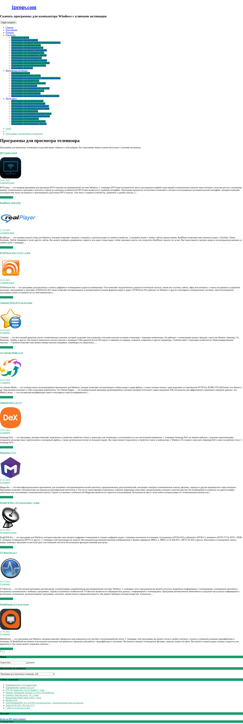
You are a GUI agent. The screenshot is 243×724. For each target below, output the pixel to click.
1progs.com (24, 7)
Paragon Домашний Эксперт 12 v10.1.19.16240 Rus (30, 692)
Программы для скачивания (24, 111)
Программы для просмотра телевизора (24, 133)
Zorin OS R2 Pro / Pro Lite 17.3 (20, 705)
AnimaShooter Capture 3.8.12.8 (20, 687)
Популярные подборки (17, 70)
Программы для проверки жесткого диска (31, 113)
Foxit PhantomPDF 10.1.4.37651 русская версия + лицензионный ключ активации (44, 703)
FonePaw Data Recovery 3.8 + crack (22, 695)
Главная (9, 27)
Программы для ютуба (22, 68)
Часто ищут (11, 98)
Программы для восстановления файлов (30, 116)
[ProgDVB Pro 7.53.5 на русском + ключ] (10, 527)
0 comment (5, 332)
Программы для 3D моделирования (28, 103)
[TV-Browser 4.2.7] (10, 579)
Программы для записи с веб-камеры (29, 50)
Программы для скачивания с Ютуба (29, 55)
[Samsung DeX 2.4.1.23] (10, 427)
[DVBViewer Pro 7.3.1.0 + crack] (10, 277)
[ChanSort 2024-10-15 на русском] (10, 327)
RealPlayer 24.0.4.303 (10, 203)
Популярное (11, 30)
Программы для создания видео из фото (30, 63)
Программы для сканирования (25, 93)
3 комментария (7, 183)
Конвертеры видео (20, 37)
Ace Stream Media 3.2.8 (11, 353)
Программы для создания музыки (27, 101)
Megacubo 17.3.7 (8, 453)
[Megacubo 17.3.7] (10, 477)
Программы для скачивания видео (27, 53)
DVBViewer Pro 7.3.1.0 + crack (15, 253)
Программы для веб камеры (24, 40)
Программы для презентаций (25, 80)
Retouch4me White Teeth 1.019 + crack (23, 698)
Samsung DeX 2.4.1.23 (11, 403)
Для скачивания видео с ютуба (26, 75)
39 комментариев (8, 532)
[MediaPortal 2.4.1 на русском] (10, 629)
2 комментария (7, 233)
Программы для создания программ (28, 121)
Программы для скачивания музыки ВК (30, 88)
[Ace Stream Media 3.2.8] (10, 377)
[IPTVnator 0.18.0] (10, 177)
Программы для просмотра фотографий (30, 108)
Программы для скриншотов (25, 119)
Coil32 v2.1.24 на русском (18, 708)
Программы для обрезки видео (26, 45)
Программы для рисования (24, 86)
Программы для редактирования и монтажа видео (35, 96)
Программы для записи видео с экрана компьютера (35, 42)
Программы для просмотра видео (27, 48)
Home (8, 128)
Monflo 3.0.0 (11, 700)
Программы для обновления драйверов (30, 106)
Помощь (10, 32)
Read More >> (6, 197)
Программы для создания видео (26, 58)
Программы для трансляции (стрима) (29, 60)
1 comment (5, 382)
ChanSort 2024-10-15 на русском (16, 303)
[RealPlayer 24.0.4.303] (18, 227)
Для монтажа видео (20, 73)
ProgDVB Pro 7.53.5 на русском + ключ (19, 503)
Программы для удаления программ (28, 83)
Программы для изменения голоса (27, 91)
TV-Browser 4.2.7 (8, 552)
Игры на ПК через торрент (13, 719)
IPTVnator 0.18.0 (8, 153)
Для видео (10, 35)
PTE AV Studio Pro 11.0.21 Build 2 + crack (25, 690)
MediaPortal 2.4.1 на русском (14, 604)
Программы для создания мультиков (28, 65)
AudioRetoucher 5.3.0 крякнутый (21, 685)
